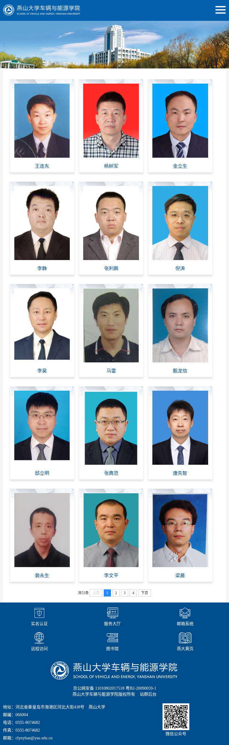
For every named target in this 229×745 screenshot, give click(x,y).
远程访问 (39, 649)
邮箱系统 (185, 624)
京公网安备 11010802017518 (98, 688)
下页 (144, 593)
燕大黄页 (185, 649)
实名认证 (39, 624)
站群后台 (148, 694)
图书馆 (112, 649)
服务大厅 (112, 624)
